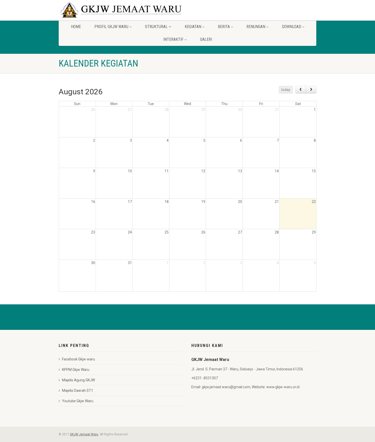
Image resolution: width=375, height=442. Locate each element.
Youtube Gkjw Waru (77, 401)
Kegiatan (193, 26)
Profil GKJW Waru (111, 26)
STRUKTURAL (156, 26)
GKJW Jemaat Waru (84, 434)
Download (291, 26)
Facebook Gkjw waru (78, 359)
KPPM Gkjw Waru (75, 370)
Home (76, 26)
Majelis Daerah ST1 (77, 390)
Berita (224, 26)
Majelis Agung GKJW (78, 380)
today (285, 90)
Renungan (255, 26)
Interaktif (173, 39)
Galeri (206, 39)
